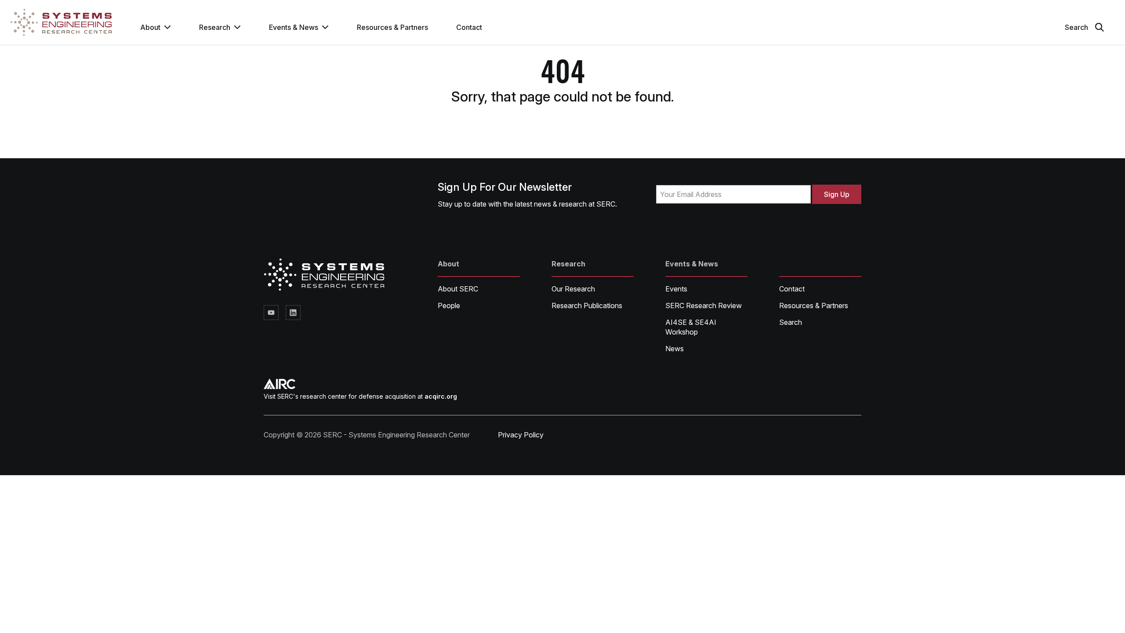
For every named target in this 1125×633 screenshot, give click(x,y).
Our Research (573, 288)
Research (214, 27)
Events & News (293, 27)
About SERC (458, 288)
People (449, 305)
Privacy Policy (521, 434)
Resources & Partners (392, 27)
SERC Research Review (703, 305)
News (674, 348)
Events (676, 288)
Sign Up (836, 194)
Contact (469, 27)
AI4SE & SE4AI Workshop (690, 327)
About (150, 27)
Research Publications (587, 305)
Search (790, 322)
